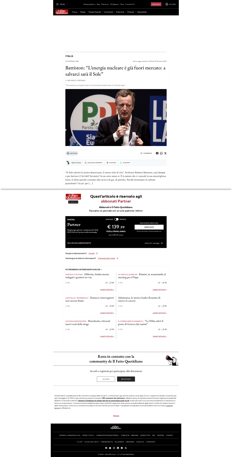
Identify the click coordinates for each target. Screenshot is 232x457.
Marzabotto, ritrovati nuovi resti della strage (87, 322)
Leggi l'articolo (107, 289)
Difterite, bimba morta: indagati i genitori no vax (87, 275)
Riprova (116, 416)
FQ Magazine (114, 4)
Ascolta (73, 153)
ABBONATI (149, 227)
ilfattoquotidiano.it (89, 4)
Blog (98, 4)
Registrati (126, 379)
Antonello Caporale (75, 80)
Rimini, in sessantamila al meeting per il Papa (142, 275)
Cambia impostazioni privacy (107, 435)
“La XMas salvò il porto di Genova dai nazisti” (140, 322)
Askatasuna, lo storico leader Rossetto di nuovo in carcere (139, 299)
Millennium (105, 4)
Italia (69, 56)
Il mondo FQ (129, 4)
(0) (113, 282)
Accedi (106, 379)
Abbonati (156, 4)
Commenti (147, 153)
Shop (122, 4)
